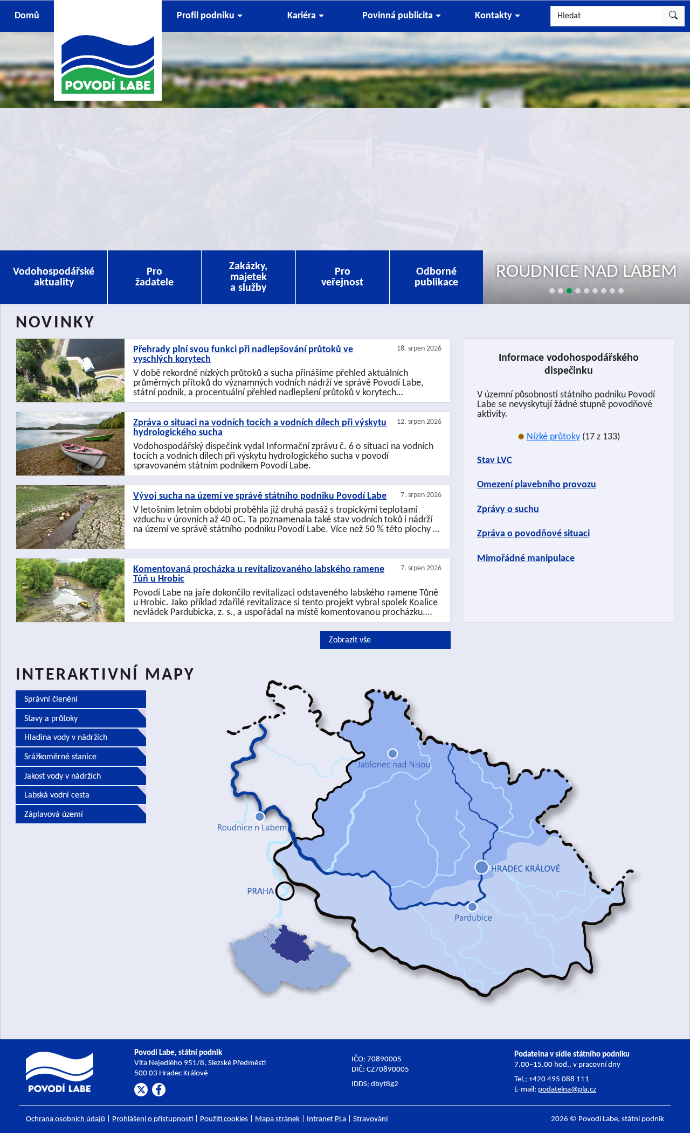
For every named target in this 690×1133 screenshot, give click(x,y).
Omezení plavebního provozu (536, 485)
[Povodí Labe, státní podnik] (108, 49)
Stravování (370, 1119)
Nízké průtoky (553, 437)
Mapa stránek (277, 1119)
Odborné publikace (436, 277)
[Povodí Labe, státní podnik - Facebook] (158, 1089)
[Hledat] (673, 16)
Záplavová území (53, 814)
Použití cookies (224, 1119)
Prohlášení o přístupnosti (152, 1119)
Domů (27, 15)
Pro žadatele (154, 277)
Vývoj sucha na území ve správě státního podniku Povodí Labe (260, 496)
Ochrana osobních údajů (65, 1119)
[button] (210, 16)
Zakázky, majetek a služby (248, 277)
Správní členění (51, 699)
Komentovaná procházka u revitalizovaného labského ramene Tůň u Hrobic (258, 574)
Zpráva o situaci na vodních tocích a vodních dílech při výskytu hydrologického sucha (260, 428)
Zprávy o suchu (508, 510)
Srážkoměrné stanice (60, 757)
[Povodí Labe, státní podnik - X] (141, 1089)
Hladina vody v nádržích (65, 737)
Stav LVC (494, 461)
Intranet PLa (326, 1119)
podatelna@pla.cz (567, 1090)
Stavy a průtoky (51, 719)
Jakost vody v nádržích (62, 776)
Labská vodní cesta (56, 795)
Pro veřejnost (342, 277)
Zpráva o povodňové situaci (533, 534)
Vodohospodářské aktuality (53, 277)
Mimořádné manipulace (526, 559)
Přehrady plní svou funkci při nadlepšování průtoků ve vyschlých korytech (243, 355)
